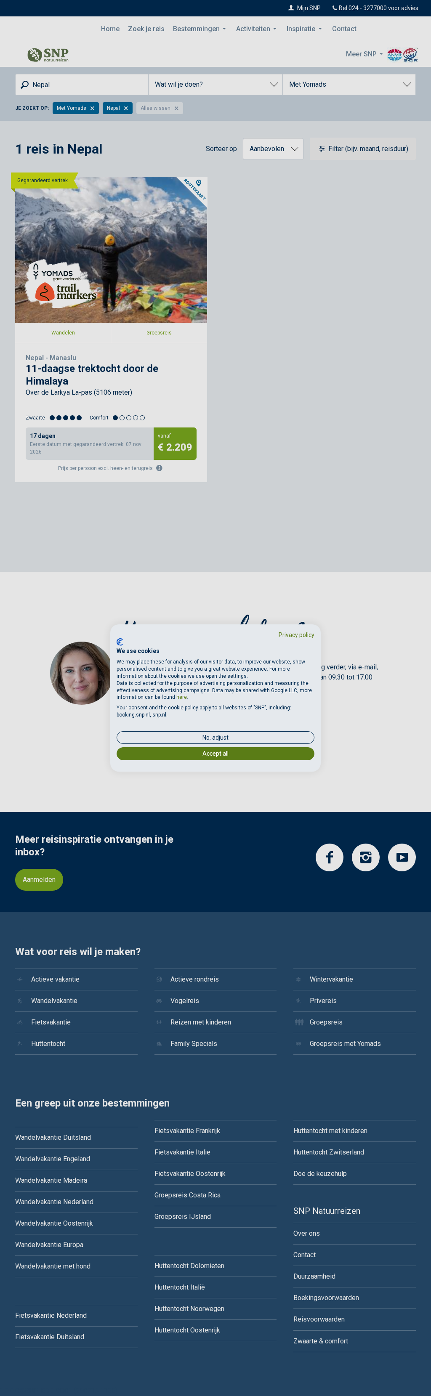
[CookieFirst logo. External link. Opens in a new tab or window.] (120, 642)
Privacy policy (296, 635)
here (181, 697)
